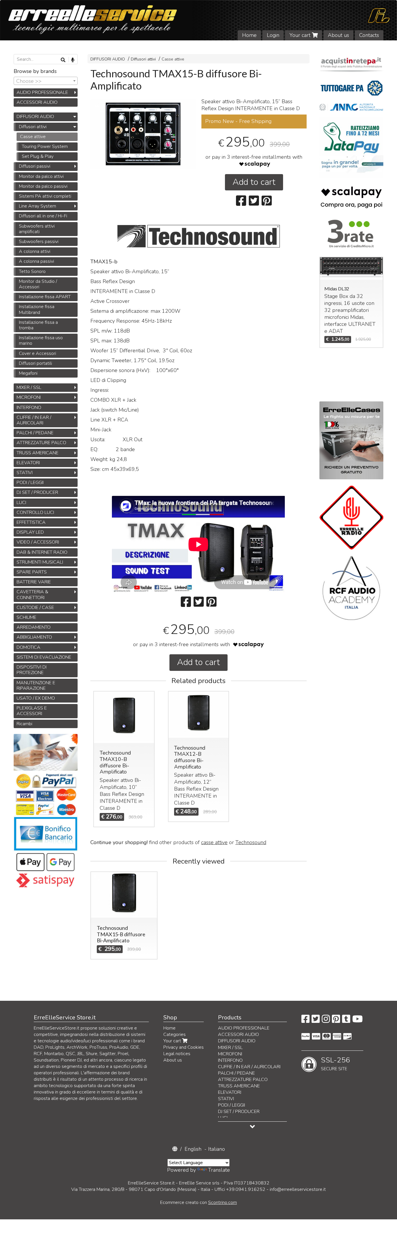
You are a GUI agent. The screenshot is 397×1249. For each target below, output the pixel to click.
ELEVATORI (28, 463)
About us (338, 35)
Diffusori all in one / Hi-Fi (43, 216)
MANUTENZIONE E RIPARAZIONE (36, 685)
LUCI (21, 502)
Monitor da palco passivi (43, 186)
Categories (174, 1034)
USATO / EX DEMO (36, 698)
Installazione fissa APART (45, 297)
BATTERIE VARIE (34, 582)
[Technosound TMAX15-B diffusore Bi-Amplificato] (143, 134)
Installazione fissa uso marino (41, 340)
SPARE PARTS (32, 572)
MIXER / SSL (29, 387)
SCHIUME (26, 617)
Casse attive (173, 59)
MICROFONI (29, 397)
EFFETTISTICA (31, 522)
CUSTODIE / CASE (35, 607)
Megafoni (28, 373)
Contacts (369, 35)
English (193, 1149)
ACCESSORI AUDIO (37, 102)
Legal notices (176, 1053)
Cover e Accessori (37, 353)
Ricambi (24, 724)
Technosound (250, 842)
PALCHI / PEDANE (35, 433)
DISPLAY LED (30, 532)
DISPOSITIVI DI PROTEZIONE (32, 670)
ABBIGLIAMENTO (34, 637)
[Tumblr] (346, 1021)
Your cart (300, 35)
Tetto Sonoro (32, 271)
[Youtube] (357, 1021)
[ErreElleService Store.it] (198, 20)
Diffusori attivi (143, 59)
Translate (219, 1169)
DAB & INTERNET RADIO (42, 552)
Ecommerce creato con (198, 1202)
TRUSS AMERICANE (37, 453)
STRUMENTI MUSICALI (40, 562)
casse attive (214, 842)
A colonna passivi (36, 261)
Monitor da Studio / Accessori (38, 284)
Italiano (216, 1149)
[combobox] (46, 81)
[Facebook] (305, 1021)
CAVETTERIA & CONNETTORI (32, 595)
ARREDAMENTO (34, 627)
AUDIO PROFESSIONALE (42, 92)
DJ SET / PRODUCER (37, 492)
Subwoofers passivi (38, 241)
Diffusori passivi (34, 166)
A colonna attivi (34, 251)
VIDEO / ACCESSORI (38, 542)
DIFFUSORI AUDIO (107, 59)
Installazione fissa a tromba (38, 325)
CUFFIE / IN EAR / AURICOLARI (34, 420)
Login (273, 35)
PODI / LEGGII (30, 482)
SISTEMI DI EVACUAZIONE (44, 657)
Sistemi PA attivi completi (45, 196)
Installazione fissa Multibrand (36, 309)
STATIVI (25, 472)
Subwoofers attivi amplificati (37, 229)
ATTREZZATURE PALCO (41, 442)
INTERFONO (29, 407)
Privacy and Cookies (183, 1047)
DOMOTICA (28, 647)
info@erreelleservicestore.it (298, 1189)
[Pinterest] (336, 1021)
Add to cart (254, 182)
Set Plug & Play (37, 156)
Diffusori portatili (35, 363)
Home (249, 35)
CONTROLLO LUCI (35, 512)
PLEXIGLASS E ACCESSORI (32, 711)
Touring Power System (45, 146)
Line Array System (37, 206)
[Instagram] (326, 1021)
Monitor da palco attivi (41, 176)
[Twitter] (316, 1021)
